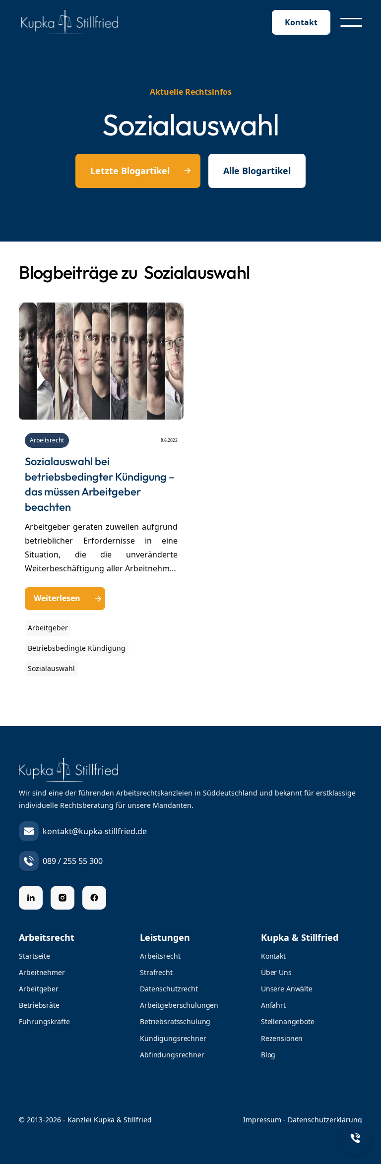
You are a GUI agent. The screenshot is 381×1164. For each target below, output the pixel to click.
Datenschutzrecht (169, 988)
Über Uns (276, 972)
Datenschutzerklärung (325, 1119)
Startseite (34, 956)
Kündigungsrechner (173, 1038)
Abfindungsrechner (172, 1054)
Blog (268, 1054)
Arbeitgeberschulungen (179, 1005)
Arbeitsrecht (47, 440)
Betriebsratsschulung (175, 1021)
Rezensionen (282, 1038)
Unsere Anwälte (287, 988)
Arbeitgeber (48, 627)
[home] (78, 22)
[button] (351, 22)
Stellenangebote (288, 1021)
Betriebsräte (39, 1005)
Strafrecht (156, 972)
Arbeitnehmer (41, 972)
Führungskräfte (44, 1021)
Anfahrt (273, 1005)
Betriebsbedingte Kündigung (77, 648)
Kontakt (301, 22)
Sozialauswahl (51, 668)
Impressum (262, 1119)
